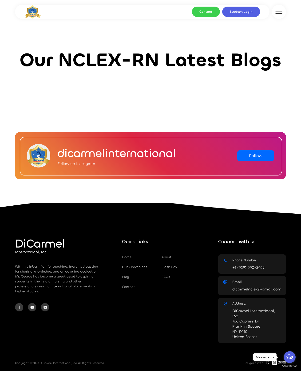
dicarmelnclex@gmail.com (256, 289)
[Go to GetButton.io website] (289, 366)
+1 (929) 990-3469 (248, 267)
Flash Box (169, 267)
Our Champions (134, 267)
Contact (205, 11)
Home (126, 257)
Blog (125, 277)
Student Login (241, 11)
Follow (255, 156)
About (166, 257)
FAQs (166, 277)
